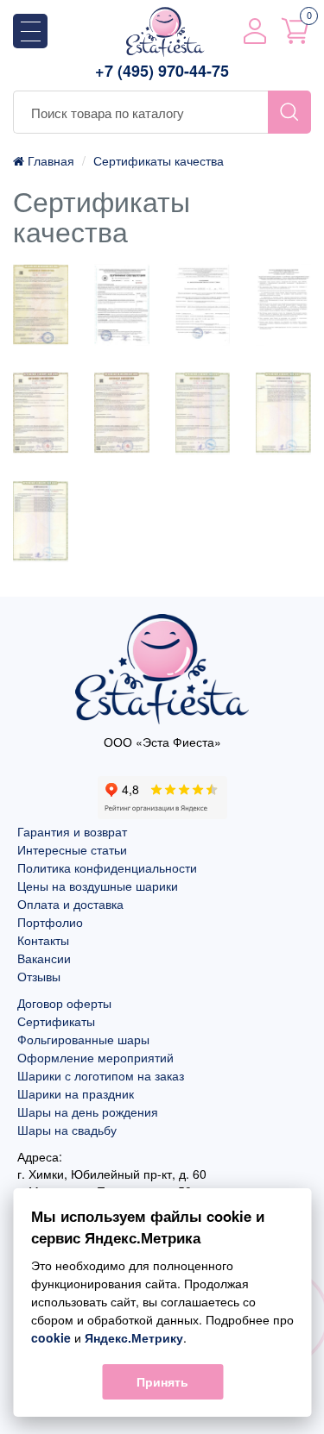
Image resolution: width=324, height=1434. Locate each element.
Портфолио (50, 921)
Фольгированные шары (83, 1039)
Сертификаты (56, 1021)
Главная (49, 160)
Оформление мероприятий (95, 1057)
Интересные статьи (72, 849)
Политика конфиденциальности (107, 867)
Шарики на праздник (75, 1093)
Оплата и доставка (70, 903)
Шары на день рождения (87, 1111)
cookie (50, 1337)
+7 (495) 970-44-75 (162, 71)
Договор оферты (64, 1002)
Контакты (43, 940)
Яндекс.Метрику (133, 1337)
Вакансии (44, 958)
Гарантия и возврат (72, 831)
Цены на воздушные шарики (97, 885)
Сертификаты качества (158, 160)
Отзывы (38, 976)
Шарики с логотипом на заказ (100, 1075)
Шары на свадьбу (67, 1129)
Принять (162, 1381)
